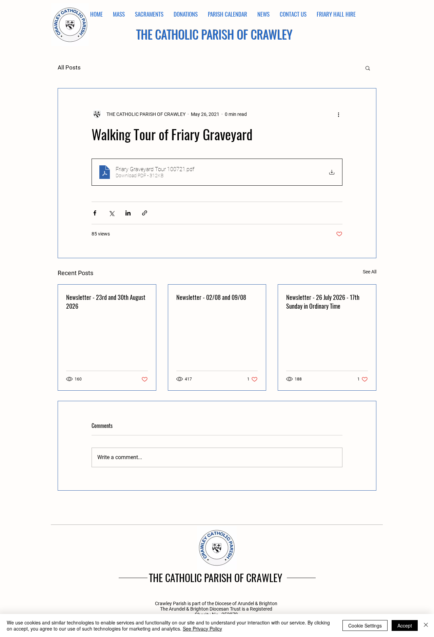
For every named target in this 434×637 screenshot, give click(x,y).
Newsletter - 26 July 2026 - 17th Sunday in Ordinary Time (322, 301)
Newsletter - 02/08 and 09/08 (211, 297)
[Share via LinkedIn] (128, 213)
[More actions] (338, 114)
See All (369, 271)
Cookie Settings (365, 625)
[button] (367, 67)
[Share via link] (144, 213)
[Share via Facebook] (95, 213)
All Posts (69, 67)
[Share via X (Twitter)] (111, 213)
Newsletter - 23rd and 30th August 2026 (105, 301)
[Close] (426, 625)
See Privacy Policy (202, 628)
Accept (404, 625)
